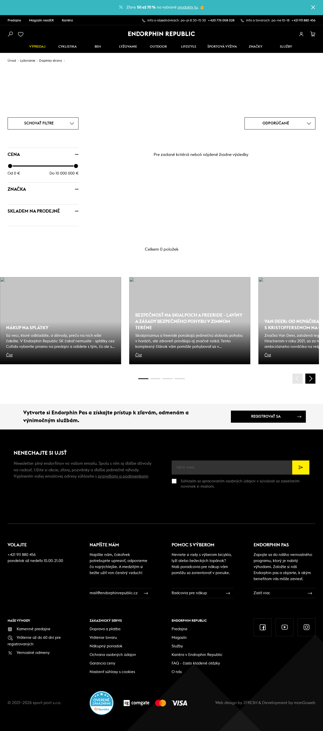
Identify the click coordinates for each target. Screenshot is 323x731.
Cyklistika (67, 46)
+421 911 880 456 (303, 20)
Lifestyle (188, 46)
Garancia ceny (102, 663)
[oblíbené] (22, 34)
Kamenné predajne (33, 629)
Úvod (12, 60)
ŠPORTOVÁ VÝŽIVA (222, 46)
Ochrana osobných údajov (113, 655)
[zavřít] (313, 7)
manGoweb (304, 703)
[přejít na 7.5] (180, 378)
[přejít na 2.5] (155, 378)
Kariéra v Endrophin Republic (197, 655)
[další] (310, 379)
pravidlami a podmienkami (123, 476)
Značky (255, 46)
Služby (177, 646)
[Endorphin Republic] (161, 33)
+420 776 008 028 (221, 20)
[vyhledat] (10, 34)
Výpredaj (37, 46)
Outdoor (158, 46)
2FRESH (250, 703)
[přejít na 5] (168, 378)
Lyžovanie (128, 46)
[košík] (313, 34)
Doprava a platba (105, 629)
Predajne (14, 20)
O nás (177, 672)
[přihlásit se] (301, 34)
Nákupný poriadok (106, 646)
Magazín (179, 638)
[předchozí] (297, 379)
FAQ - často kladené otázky (196, 663)
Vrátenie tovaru (103, 638)
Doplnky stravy (50, 60)
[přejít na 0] (143, 378)
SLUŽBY (286, 46)
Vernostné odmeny (33, 653)
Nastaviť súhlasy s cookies (112, 672)
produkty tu (188, 7)
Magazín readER (41, 20)
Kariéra (67, 20)
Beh (98, 46)
